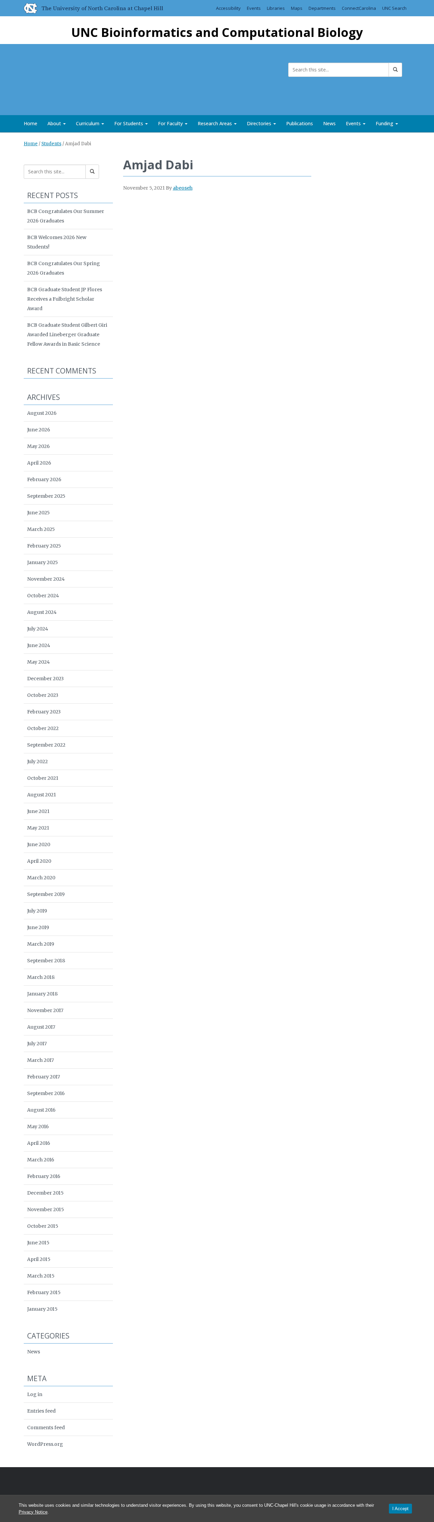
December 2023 (45, 679)
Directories (260, 123)
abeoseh (183, 188)
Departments (322, 8)
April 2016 (38, 1143)
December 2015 (45, 1193)
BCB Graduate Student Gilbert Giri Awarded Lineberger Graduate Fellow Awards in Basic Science (67, 334)
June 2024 (38, 645)
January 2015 (42, 1309)
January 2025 (42, 562)
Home (30, 123)
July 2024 (37, 629)
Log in (34, 1394)
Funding (385, 123)
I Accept (400, 1508)
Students (51, 144)
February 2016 (43, 1176)
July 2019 (37, 911)
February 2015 (44, 1292)
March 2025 (41, 529)
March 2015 (41, 1276)
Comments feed (46, 1427)
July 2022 (37, 761)
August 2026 (42, 413)
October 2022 (43, 728)
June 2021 (38, 811)
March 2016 (40, 1160)
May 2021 (38, 828)
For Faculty (171, 123)
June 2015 (38, 1243)
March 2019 (40, 944)
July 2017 (37, 1044)
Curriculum (88, 123)
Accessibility (228, 8)
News (329, 123)
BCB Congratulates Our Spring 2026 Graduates (63, 268)
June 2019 (38, 927)
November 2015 (45, 1209)
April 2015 (39, 1259)
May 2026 (38, 446)
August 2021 (41, 795)
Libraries (276, 8)
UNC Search (394, 8)
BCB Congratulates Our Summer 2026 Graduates (65, 216)
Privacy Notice (33, 1512)
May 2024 (38, 662)
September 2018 (46, 961)
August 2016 (41, 1110)
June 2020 (38, 844)
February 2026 (44, 479)
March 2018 (41, 977)
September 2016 (46, 1093)
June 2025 (38, 513)
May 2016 (38, 1126)
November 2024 (46, 579)
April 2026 (39, 463)
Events (254, 8)
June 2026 (38, 430)
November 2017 (45, 1010)
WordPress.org (45, 1444)
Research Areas (215, 123)
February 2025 (44, 546)
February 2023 (44, 712)
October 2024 (43, 596)
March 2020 (41, 878)
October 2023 (42, 695)
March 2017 (40, 1060)
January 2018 (42, 994)
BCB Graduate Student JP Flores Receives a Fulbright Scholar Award (64, 299)
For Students (129, 123)
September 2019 (46, 894)
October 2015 (42, 1226)
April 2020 (39, 861)
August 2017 (41, 1027)
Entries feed (41, 1411)
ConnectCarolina (359, 8)
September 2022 (46, 745)
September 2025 (46, 496)
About (54, 123)
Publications (299, 123)
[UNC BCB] (46, 78)
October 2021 (42, 778)
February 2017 (43, 1077)
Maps (296, 8)
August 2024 (42, 612)
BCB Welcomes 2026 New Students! (56, 242)
